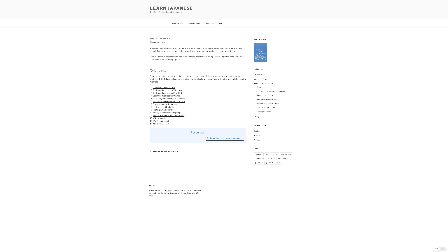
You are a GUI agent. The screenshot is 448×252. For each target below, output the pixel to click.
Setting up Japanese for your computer (270, 91)
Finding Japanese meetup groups (167, 113)
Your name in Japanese (265, 95)
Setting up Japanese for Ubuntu (166, 96)
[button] (439, 249)
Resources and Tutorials (165, 151)
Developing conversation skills (267, 103)
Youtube (257, 140)
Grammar (274, 154)
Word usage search (161, 121)
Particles (271, 158)
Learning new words (263, 112)
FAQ (266, 154)
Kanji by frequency (161, 124)
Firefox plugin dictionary (163, 110)
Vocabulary (282, 158)
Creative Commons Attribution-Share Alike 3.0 (180, 193)
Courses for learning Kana (164, 87)
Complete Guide (177, 23)
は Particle (270, 163)
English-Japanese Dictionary (165, 104)
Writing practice (160, 118)
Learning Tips (260, 158)
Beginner (258, 154)
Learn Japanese (171, 8)
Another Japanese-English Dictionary (169, 101)
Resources (210, 23)
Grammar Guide (194, 23)
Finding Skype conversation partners (168, 115)
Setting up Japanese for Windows (167, 90)
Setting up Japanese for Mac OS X (167, 93)
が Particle (259, 163)
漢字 (278, 163)
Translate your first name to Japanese (169, 99)
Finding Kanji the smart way (266, 99)
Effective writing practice (265, 107)
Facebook (257, 131)
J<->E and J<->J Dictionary (164, 107)
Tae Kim (166, 39)
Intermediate (286, 154)
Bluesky (257, 135)
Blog (220, 23)
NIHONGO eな (164, 79)
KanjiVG (168, 190)
